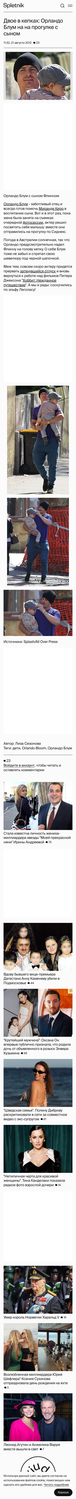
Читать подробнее (56, 1485)
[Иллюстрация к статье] (38, 76)
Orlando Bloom (34, 748)
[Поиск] (62, 5)
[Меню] (70, 5)
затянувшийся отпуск (38, 271)
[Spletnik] (14, 5)
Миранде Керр (51, 208)
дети (16, 748)
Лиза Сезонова (28, 743)
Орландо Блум (16, 204)
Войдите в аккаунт (19, 765)
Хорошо (63, 1492)
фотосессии (33, 222)
